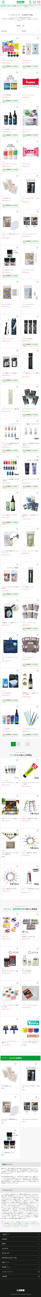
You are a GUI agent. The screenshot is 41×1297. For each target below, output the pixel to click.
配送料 (4, 1243)
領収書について (6, 1267)
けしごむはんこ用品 (15, 1223)
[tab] (10, 31)
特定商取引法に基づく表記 (9, 1257)
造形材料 (6, 1223)
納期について (5, 1262)
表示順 (24, 31)
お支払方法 (5, 1248)
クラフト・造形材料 (12, 909)
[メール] (39, 2)
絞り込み (4, 31)
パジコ (12, 755)
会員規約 (4, 1239)
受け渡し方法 (5, 1253)
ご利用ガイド (5, 1234)
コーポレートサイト (7, 1271)
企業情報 (4, 1276)
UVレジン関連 (24, 1223)
